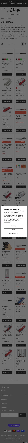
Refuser (13, 229)
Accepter (13, 226)
